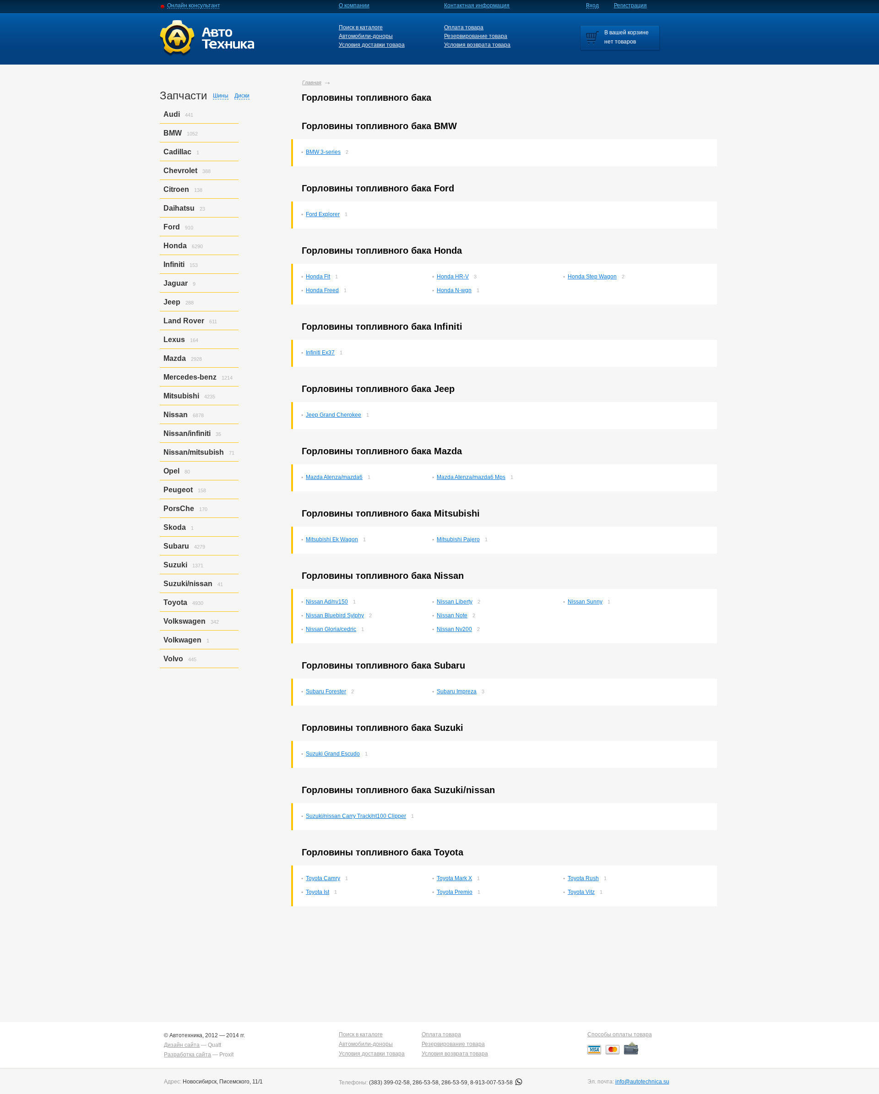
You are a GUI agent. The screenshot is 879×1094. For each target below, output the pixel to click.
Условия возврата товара (477, 45)
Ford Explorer (323, 214)
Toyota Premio (454, 892)
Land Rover (183, 321)
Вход (592, 5)
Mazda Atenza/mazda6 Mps (471, 477)
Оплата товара (463, 27)
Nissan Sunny (585, 602)
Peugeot (178, 490)
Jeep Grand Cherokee (333, 415)
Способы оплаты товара (619, 1034)
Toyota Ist (317, 892)
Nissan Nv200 (454, 629)
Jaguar (175, 283)
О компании (354, 5)
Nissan (175, 415)
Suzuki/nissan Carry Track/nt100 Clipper (356, 816)
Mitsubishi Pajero (458, 539)
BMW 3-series (323, 152)
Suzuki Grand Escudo (333, 754)
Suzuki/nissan (187, 584)
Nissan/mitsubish (193, 452)
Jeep (171, 302)
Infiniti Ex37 (320, 352)
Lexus (174, 339)
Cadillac (177, 152)
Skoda (174, 527)
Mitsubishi (181, 396)
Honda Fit (318, 276)
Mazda (174, 358)
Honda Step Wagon (592, 276)
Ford (171, 227)
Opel (171, 471)
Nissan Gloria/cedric (331, 629)
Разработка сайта (187, 1054)
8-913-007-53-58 (492, 1082)
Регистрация (630, 5)
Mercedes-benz (190, 377)
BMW (172, 133)
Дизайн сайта (182, 1045)
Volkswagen (184, 621)
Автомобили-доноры (366, 36)
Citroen (176, 189)
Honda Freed (322, 290)
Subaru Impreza (457, 691)
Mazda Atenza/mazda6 (334, 477)
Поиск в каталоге (361, 27)
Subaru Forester (326, 691)
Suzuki (175, 565)
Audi (171, 114)
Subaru (176, 546)
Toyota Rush (583, 878)
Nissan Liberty (454, 602)
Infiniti (173, 264)
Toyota (175, 602)
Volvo (173, 659)
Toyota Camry (323, 878)
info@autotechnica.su (642, 1081)
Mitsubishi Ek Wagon (332, 539)
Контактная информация (477, 5)
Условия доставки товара (372, 45)
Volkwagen (182, 640)
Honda (175, 246)
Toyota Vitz (581, 892)
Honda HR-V (453, 276)
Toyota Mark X (454, 878)
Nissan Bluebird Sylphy (335, 615)
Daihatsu (179, 208)
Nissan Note (452, 615)
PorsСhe (178, 508)
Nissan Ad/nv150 (327, 602)
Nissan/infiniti (187, 433)
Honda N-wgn (454, 290)
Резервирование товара (475, 36)
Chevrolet (180, 170)
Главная (311, 82)
